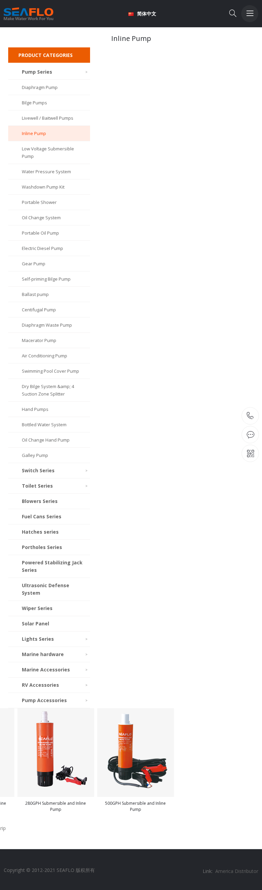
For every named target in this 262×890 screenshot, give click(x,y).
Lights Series (55, 639)
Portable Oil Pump (40, 233)
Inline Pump (34, 133)
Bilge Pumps (34, 103)
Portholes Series (42, 547)
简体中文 (146, 13)
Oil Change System (41, 217)
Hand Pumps (35, 409)
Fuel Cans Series (41, 516)
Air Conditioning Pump (44, 356)
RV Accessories (55, 685)
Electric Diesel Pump (42, 248)
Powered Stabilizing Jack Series (52, 566)
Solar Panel (35, 623)
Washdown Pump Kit (43, 187)
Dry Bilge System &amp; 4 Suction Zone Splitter (48, 390)
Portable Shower (39, 202)
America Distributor (236, 871)
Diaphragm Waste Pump (47, 325)
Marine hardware (55, 654)
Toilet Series (55, 486)
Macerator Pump (39, 340)
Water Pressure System (46, 171)
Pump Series (55, 72)
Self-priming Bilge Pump (46, 279)
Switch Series (55, 470)
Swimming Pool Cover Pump (50, 371)
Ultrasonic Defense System (45, 589)
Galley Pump (35, 455)
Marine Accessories (55, 669)
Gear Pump (33, 264)
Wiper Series (37, 608)
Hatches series (40, 532)
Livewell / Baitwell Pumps (47, 118)
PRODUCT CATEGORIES (45, 55)
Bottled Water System (44, 424)
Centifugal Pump (39, 310)
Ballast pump (35, 294)
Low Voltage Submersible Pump (48, 152)
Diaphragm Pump (40, 87)
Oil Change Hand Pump (46, 440)
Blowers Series (40, 501)
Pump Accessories (55, 700)
